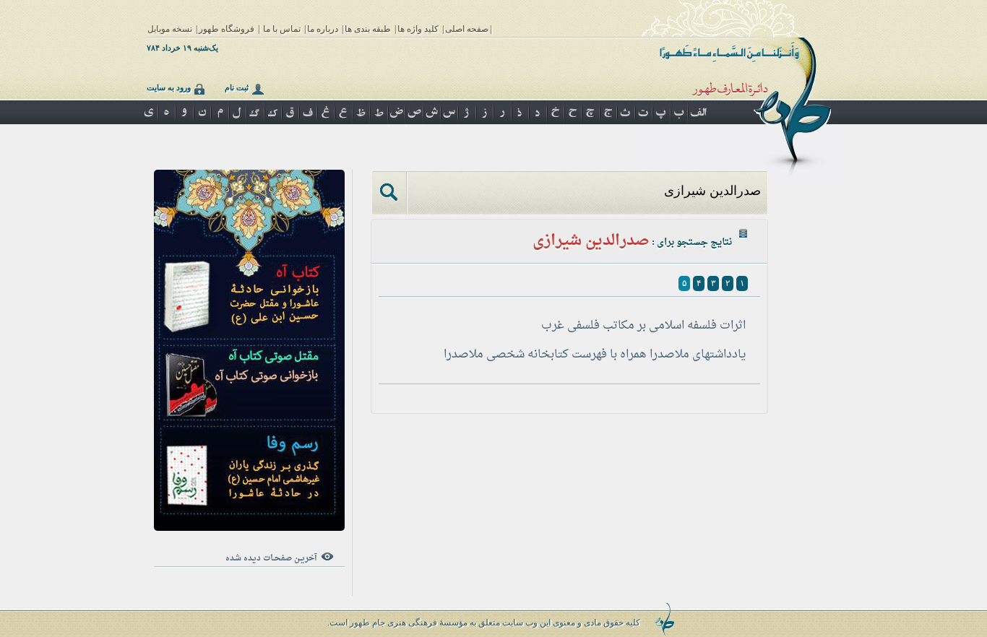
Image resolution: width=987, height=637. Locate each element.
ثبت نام (237, 87)
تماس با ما (282, 29)
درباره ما (322, 29)
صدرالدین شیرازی (591, 241)
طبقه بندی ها (368, 29)
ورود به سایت (169, 87)
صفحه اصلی (466, 29)
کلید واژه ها (418, 29)
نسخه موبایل (169, 29)
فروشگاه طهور (226, 29)
